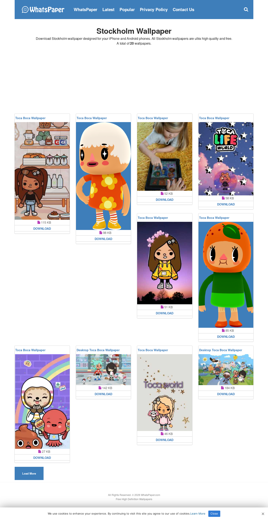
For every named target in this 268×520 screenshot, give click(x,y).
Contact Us (183, 9)
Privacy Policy (154, 9)
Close (214, 513)
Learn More (197, 513)
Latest (108, 9)
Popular (127, 9)
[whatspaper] (43, 8)
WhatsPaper (85, 9)
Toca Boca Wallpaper (30, 118)
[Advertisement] (134, 80)
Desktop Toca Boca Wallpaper (98, 350)
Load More (29, 473)
